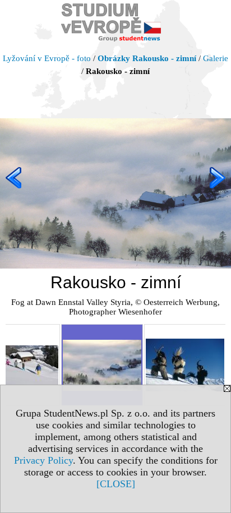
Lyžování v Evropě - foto (47, 58)
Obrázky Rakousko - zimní (147, 58)
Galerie (215, 58)
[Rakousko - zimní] (102, 365)
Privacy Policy (43, 460)
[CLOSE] (115, 483)
